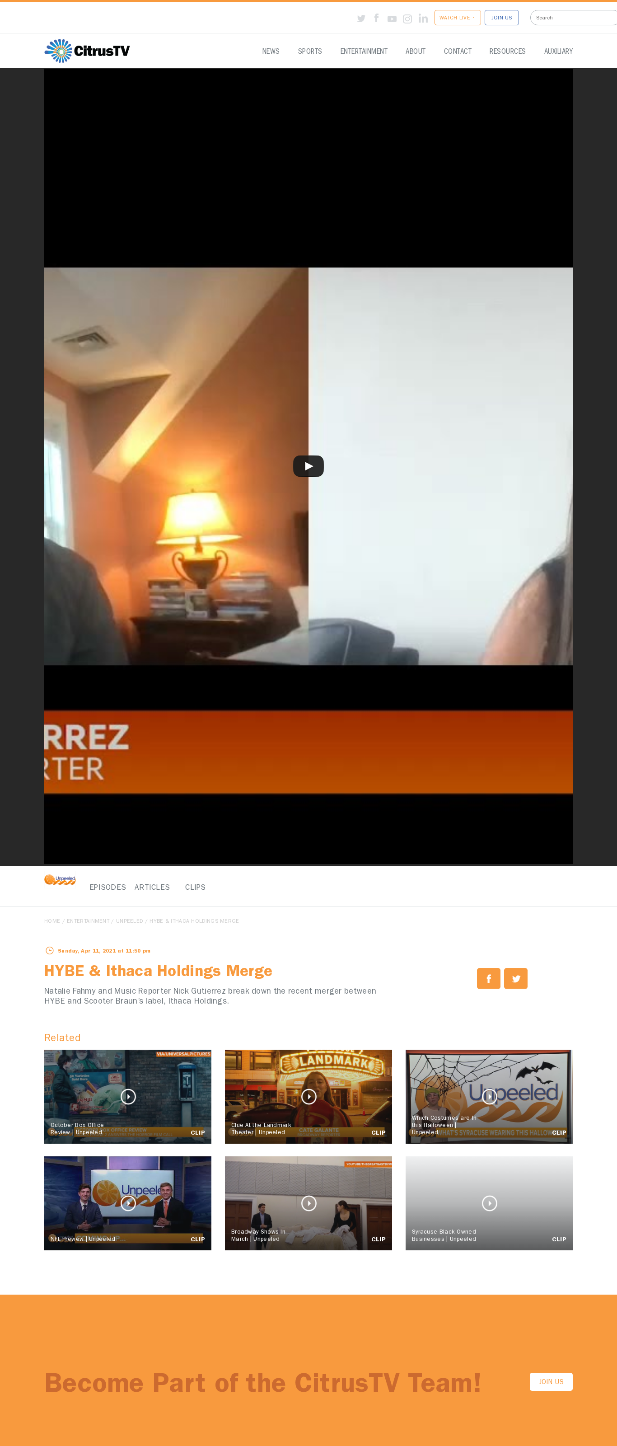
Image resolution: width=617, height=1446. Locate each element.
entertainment (88, 922)
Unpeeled (129, 922)
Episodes (105, 888)
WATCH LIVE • (457, 18)
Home (52, 922)
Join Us (551, 1383)
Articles (150, 888)
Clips (195, 888)
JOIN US (501, 18)
